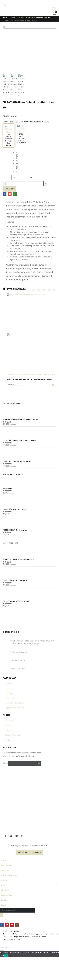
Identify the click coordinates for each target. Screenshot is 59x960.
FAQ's (8, 740)
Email (10, 194)
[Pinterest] (7, 925)
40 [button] (17, 166)
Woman (45, 122)
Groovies (5, 870)
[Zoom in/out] (1, 947)
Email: (5, 763)
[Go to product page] (31, 333)
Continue (37, 852)
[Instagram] (17, 925)
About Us (9, 684)
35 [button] (17, 152)
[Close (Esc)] (8, 947)
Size (4, 151)
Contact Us (10, 688)
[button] (5, 5)
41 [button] (17, 169)
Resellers (9, 693)
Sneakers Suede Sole (26, 374)
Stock (3, 905)
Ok (6, 955)
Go (38, 763)
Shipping (9, 730)
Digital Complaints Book (15, 708)
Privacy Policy (11, 698)
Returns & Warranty (13, 735)
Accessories (6, 895)
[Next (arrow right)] (3, 950)
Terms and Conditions (15, 703)
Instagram (22, 836)
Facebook (4, 194)
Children (5, 890)
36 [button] (17, 155)
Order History (10, 725)
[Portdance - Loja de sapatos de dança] (12, 12)
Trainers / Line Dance (45, 374)
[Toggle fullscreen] (3, 947)
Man (3, 885)
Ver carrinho (23, 852)
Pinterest (11, 836)
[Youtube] (12, 925)
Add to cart (9, 189)
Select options (53, 385)
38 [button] (17, 160)
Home (3, 860)
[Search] (1, 915)
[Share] (6, 947)
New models (35, 122)
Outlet (4, 900)
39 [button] (17, 163)
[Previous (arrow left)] (1, 950)
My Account (10, 721)
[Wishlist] (50, 9)
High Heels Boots (21, 122)
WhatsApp (15, 194)
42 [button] (17, 171)
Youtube (16, 836)
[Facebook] (2, 925)
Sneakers (11, 374)
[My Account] (50, 5)
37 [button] (17, 158)
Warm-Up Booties (9, 875)
